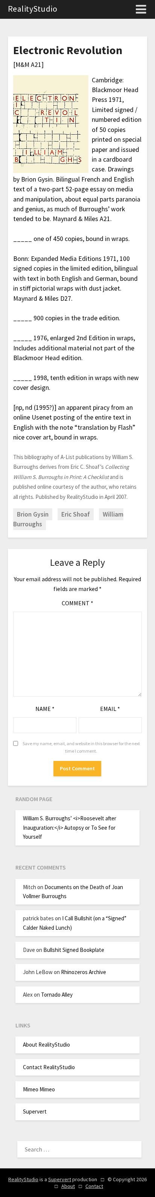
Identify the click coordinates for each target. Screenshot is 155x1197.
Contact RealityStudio (49, 1067)
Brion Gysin (33, 514)
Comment (77, 603)
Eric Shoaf (75, 514)
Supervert (35, 1111)
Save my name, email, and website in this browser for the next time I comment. (81, 747)
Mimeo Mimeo (39, 1089)
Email (110, 708)
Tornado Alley (57, 994)
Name (45, 708)
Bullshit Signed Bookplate (73, 949)
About (68, 1186)
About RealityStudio (46, 1044)
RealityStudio (33, 8)
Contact (94, 1186)
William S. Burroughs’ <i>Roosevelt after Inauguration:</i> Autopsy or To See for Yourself (69, 827)
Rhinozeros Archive (83, 972)
